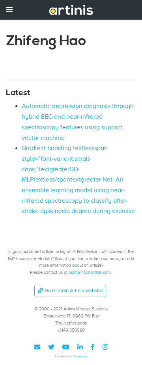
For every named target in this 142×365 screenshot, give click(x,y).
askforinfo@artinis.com (90, 272)
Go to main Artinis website (74, 290)
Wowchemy (80, 356)
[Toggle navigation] (9, 9)
